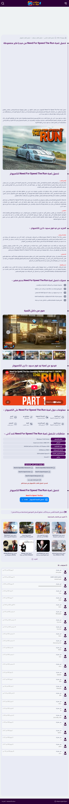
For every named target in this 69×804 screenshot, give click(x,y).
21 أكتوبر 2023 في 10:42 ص (9, 604)
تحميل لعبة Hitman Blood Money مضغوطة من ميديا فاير (10, 554)
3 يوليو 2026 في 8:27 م (8, 730)
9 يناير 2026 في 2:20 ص (8, 686)
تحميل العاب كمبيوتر (25, 38)
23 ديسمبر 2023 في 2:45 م (9, 633)
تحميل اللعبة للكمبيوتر (34, 499)
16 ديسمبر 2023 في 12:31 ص (9, 626)
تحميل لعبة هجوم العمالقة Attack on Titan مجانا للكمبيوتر (58, 554)
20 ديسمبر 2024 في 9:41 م (9, 664)
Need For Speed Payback (41, 471)
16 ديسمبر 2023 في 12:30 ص (9, 620)
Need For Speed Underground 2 (33, 475)
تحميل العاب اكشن (49, 38)
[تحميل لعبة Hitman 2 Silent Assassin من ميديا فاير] (26, 546)
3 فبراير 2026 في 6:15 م (8, 701)
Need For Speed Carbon (25, 471)
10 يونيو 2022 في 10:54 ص (8, 577)
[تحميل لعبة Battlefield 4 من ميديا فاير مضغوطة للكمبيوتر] (59, 528)
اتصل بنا (4, 801)
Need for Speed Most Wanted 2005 (44, 467)
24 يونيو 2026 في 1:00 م (8, 722)
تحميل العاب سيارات (37, 38)
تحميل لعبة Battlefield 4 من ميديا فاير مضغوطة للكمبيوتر (59, 536)
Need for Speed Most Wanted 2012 (22, 467)
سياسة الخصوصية (10, 801)
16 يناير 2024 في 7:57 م (8, 647)
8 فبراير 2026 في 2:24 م (8, 708)
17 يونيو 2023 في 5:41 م (8, 597)
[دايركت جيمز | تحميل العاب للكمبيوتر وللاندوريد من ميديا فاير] (34, 3)
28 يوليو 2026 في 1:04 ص (8, 751)
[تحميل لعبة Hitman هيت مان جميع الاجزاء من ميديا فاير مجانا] (42, 546)
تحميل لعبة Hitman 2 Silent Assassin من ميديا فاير (26, 554)
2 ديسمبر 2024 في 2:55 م (8, 654)
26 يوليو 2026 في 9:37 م (8, 744)
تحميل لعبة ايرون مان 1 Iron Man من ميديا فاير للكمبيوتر (42, 536)
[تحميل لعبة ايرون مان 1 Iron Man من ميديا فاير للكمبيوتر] (42, 528)
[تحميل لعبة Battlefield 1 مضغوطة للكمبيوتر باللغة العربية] (10, 528)
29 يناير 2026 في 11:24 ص (8, 693)
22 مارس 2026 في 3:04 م (8, 715)
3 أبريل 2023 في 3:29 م (8, 591)
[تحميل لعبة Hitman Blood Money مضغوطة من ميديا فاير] (10, 546)
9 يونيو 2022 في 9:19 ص (8, 570)
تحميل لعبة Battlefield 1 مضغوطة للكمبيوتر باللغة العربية (10, 536)
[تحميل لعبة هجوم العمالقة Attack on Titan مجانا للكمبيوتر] (59, 546)
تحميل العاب (10, 425)
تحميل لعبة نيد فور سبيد (33, 480)
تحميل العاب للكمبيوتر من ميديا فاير (32, 483)
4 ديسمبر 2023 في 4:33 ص (9, 611)
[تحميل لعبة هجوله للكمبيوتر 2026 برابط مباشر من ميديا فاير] (26, 528)
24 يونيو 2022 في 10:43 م (8, 584)
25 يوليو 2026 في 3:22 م (8, 737)
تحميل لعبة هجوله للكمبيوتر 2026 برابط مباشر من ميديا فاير (26, 536)
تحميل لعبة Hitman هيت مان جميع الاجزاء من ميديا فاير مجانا (42, 554)
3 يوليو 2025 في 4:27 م (8, 679)
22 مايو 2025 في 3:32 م (8, 672)
